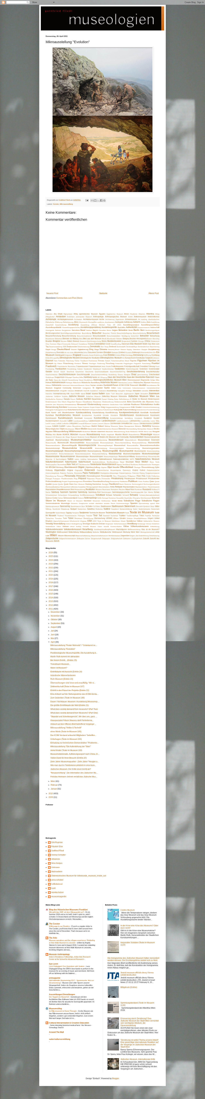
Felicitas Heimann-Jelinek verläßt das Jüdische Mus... (73, 777)
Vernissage (141, 524)
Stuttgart (73, 509)
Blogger (115, 1078)
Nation (70, 459)
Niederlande (95, 464)
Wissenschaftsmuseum (99, 536)
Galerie (80, 369)
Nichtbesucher (84, 464)
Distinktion (136, 349)
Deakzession (72, 347)
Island (83, 393)
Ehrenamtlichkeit (146, 352)
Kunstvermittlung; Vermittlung (121, 418)
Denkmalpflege (131, 347)
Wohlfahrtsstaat (114, 536)
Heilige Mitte (154, 380)
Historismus (155, 382)
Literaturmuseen (145, 423)
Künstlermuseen (127, 415)
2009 (51, 797)
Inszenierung (112, 391)
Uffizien (116, 518)
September (56, 623)
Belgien (115, 330)
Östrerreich (127, 470)
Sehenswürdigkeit (70, 498)
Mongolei (155, 431)
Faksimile (61, 361)
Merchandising (131, 429)
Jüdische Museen (77, 396)
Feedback (84, 361)
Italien (102, 393)
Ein (154, 352)
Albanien (142, 314)
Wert (137, 532)
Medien (84, 429)
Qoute (157, 481)
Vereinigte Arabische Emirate (94, 524)
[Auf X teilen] (98, 200)
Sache (48, 492)
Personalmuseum (93, 476)
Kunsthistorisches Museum (68, 415)
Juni (53, 634)
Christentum (155, 341)
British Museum (73, 341)
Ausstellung (73, 325)
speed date (155, 503)
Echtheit (122, 352)
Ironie (77, 393)
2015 (51, 594)
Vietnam (65, 526)
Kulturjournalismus (96, 410)
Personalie (81, 476)
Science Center (52, 498)
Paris (85, 473)
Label (70, 421)
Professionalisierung (53, 481)
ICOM (121, 385)
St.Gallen (89, 506)
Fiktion (59, 363)
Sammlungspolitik (137, 492)
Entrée (111, 355)
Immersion (77, 388)
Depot (48, 349)
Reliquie (118, 487)
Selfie (99, 498)
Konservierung (52, 407)
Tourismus (114, 515)
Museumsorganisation (150, 448)
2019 (51, 579)
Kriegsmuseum (124, 407)
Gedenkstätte (154, 369)
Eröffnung (147, 355)
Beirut (109, 330)
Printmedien (106, 478)
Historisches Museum (142, 382)
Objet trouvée (113, 467)
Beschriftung (86, 333)
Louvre (55, 426)
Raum (121, 484)
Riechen (122, 489)
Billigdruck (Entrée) (128, 987)
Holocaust (66, 385)
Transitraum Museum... (60, 664)
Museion (118, 434)
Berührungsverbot (53, 333)
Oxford (142, 470)
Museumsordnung (133, 448)
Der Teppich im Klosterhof (59, 997)
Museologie (146, 434)
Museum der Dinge (63, 437)
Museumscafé (63, 443)
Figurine (133, 361)
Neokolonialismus (98, 462)
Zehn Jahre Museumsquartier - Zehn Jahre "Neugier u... (74, 761)
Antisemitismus (153, 317)
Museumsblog (55, 1008)
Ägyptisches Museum (115, 314)
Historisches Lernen (125, 382)
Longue (48, 426)
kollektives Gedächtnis (110, 404)
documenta (78, 352)
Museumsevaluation (53, 445)
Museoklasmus (134, 434)
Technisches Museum (115, 513)
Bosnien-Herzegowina (138, 339)
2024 (51, 560)
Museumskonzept (53, 448)
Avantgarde (50, 330)
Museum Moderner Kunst (80, 437)
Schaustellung (73, 495)
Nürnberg (59, 467)
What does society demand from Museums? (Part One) (74, 713)
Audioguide (119, 322)
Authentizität (131, 327)
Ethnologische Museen (70, 358)
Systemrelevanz (144, 509)
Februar (54, 785)
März (53, 781)
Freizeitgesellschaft (131, 366)
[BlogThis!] (95, 200)
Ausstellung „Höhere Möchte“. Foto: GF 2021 (101, 325)
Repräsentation (129, 487)
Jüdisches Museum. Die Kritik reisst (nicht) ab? (70, 769)
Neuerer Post (52, 293)
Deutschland (63, 349)
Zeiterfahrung (144, 536)
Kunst (48, 412)
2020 (51, 575)
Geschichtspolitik (83, 374)
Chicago (141, 341)
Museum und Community (119, 437)
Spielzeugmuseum (52, 506)
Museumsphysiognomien (75, 451)
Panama (70, 473)
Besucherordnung (69, 336)
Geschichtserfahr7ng (117, 372)
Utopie (123, 521)
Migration (49, 431)
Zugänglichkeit (136, 538)
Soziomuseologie (122, 503)
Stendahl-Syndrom (143, 506)
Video (59, 526)
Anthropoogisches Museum (116, 317)
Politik (148, 476)
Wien (53, 535)
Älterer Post (153, 293)
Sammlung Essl (94, 492)
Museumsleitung (101, 448)
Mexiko (156, 429)
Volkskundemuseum (72, 529)
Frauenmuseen (82, 366)
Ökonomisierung (147, 467)
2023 (51, 564)
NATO (132, 459)
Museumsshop (115, 454)
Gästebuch (97, 369)
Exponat (49, 361)
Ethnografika (54, 358)
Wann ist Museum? (58, 668)
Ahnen (126, 314)
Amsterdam (61, 316)
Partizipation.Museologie (109, 473)
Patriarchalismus (125, 473)
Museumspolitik (110, 450)
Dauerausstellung (55, 347)
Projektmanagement (75, 481)
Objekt (81, 467)
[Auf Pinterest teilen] (104, 200)
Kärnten (87, 399)
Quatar (54, 484)
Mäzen (77, 429)
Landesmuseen (95, 421)
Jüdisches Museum (93, 396)
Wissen (61, 536)
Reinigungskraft (92, 487)
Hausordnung (73, 380)
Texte (127, 513)
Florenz (85, 363)
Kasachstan (96, 399)
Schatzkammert (51, 495)
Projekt (64, 481)
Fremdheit (144, 366)
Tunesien (58, 518)
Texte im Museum (142, 512)
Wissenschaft (69, 536)
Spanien (134, 503)
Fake (55, 361)
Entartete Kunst (88, 355)
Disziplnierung (51, 352)
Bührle (104, 341)
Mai (52, 638)
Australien (121, 327)
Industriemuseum (52, 391)
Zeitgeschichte (52, 538)
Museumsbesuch (116, 440)
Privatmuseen (129, 478)
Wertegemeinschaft (147, 532)
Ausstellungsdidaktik (54, 327)
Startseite (103, 293)
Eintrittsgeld (59, 355)
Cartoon (134, 341)
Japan (137, 393)
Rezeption (114, 489)
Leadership (145, 421)
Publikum (133, 481)
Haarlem (76, 377)
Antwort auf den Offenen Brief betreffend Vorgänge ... (73, 724)
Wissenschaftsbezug (82, 536)
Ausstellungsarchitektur (150, 325)
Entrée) (118, 355)
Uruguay (83, 521)
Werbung (126, 532)
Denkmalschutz (143, 347)
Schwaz (109, 495)
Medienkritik (92, 429)
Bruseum (83, 341)
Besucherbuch (153, 333)
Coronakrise (99, 344)
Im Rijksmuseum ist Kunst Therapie (63, 1011)
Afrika (76, 314)
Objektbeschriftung (92, 467)
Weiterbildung (73, 532)
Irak (68, 393)
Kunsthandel (154, 412)
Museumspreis (140, 451)
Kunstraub (78, 418)
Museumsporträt (126, 451)
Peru (115, 476)
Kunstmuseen (51, 418)
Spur (83, 506)
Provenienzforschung (101, 481)
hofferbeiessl (56, 884)
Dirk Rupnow (57, 842)
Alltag (157, 314)
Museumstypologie (111, 456)
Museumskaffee (133, 445)
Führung (151, 366)
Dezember (55, 612)
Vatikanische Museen (151, 521)
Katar (116, 399)
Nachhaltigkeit (61, 459)
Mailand (101, 426)
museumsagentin (58, 896)
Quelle (60, 484)
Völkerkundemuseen (140, 526)
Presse (98, 478)
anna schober (57, 880)
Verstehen (155, 524)
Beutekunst (50, 339)
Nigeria (119, 464)
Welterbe (96, 532)
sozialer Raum (109, 503)
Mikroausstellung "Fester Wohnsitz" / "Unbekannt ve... (73, 645)
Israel (88, 393)
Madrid (94, 426)
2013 (51, 601)
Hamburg (88, 377)
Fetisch (107, 361)
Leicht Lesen (50, 423)
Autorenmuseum (143, 327)
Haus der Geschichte (117, 377)
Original (70, 470)
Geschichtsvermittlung (99, 374)
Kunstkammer (87, 415)
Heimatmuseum (59, 382)
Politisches (155, 476)
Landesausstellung (81, 421)
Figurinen (142, 360)
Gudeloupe (50, 377)
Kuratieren (148, 418)
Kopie (80, 407)
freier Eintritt (106, 366)
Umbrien (130, 518)
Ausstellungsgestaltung (90, 327)
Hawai (81, 380)
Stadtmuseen (106, 506)
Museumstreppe (82, 456)
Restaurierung (80, 489)
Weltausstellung (86, 532)
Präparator (91, 478)
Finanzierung (68, 363)
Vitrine (126, 526)
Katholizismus (124, 399)
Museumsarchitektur (81, 439)
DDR (64, 347)
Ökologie (137, 467)
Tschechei (155, 515)
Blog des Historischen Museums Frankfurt (68, 910)
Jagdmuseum (129, 393)
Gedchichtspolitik (132, 369)
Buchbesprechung (94, 341)
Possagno (56, 478)
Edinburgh (136, 352)
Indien (113, 388)
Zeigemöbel (124, 536)
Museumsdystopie (106, 443)
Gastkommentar (108, 369)
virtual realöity (75, 526)
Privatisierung (117, 478)
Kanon (72, 399)
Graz (133, 374)
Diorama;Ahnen (114, 349)
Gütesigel (68, 377)
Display (129, 349)
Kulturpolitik (118, 410)
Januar (54, 789)
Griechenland (154, 374)
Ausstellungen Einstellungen (62, 994)
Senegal (105, 498)
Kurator (156, 418)
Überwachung (99, 518)
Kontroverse (72, 407)
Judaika (65, 396)
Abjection (49, 314)
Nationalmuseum (105, 459)
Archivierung (110, 319)
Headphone (88, 380)
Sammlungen (106, 492)
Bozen (149, 339)
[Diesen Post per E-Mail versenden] (92, 200)
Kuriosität (63, 421)
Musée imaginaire (107, 434)
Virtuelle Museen (89, 526)
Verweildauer (50, 526)
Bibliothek (58, 339)
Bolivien (119, 339)
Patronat (135, 473)
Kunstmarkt (154, 415)
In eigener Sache (101, 388)
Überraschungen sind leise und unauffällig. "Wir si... (72, 683)
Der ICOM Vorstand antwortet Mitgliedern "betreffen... (73, 735)
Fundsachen (60, 369)
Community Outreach (70, 344)
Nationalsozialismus (121, 459)
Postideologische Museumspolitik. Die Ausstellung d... (73, 653)
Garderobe (88, 369)
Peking (142, 473)
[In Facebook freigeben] (101, 200)
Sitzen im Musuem (74, 501)
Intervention (154, 391)
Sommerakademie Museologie (58, 503)
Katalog (110, 399)
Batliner (89, 330)
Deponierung (154, 347)
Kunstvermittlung (101, 418)
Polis (143, 476)
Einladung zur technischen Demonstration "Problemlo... (74, 743)
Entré (105, 355)
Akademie (133, 314)
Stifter (157, 506)
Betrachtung (154, 336)
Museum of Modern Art (99, 437)
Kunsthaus (50, 415)
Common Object (56, 344)
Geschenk (70, 372)
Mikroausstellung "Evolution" (62, 649)
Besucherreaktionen (84, 336)
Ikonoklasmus (152, 385)
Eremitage (129, 355)
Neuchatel (130, 462)
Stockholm (56, 509)
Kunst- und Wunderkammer (62, 412)
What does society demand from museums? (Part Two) (74, 709)
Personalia (70, 475)
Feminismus (93, 361)
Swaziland (115, 509)
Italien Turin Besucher (114, 393)
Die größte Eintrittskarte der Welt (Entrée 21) (69, 705)
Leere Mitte (155, 421)
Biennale (65, 339)
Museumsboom (130, 440)
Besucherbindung (139, 333)
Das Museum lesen (138, 344)
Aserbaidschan (153, 319)
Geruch (56, 372)
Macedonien (76, 426)
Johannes (55, 859)
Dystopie (115, 352)
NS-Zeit (52, 467)
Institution (102, 391)
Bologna (126, 339)
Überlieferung (88, 518)
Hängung (103, 377)
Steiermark (129, 506)
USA (89, 521)
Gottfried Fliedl (57, 851)
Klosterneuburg (94, 404)
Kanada (67, 399)
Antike (130, 317)
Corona (91, 344)
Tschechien (50, 518)
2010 (51, 793)
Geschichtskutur (51, 374)
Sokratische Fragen (150, 501)
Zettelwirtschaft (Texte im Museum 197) (67, 686)
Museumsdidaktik (92, 443)
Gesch (62, 372)
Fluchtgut (92, 363)
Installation (94, 391)
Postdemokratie (67, 478)
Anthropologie (98, 317)
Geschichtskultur (152, 372)
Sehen (60, 498)
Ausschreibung (60, 325)
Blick (80, 339)
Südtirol (106, 509)
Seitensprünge (90, 498)
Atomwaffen (92, 322)
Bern (142, 330)
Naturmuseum (84, 462)
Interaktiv (145, 391)
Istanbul (95, 393)
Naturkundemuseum (54, 462)
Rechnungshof (137, 484)
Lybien (68, 426)
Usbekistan (116, 521)
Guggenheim (60, 377)
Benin (130, 330)
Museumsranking (153, 451)
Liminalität (125, 423)
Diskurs (123, 349)
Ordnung (49, 470)
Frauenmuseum (95, 366)
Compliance (83, 344)
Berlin (136, 330)
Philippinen (131, 476)
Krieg (103, 407)
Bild (71, 339)
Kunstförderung (112, 412)
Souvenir (74, 503)
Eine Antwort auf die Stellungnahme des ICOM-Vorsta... (74, 694)
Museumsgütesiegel (105, 445)
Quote (66, 484)
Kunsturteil (88, 418)
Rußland (155, 489)
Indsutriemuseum (138, 388)
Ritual (127, 489)
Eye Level (53, 964)
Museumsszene (52, 456)
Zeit (137, 536)
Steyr (152, 506)
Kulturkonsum (108, 410)
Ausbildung (155, 322)
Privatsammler (153, 478)
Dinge (96, 349)
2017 (51, 586)
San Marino (148, 492)
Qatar (152, 481)
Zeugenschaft (96, 538)
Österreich (89, 470)
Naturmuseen (71, 462)
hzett (53, 888)
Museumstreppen (96, 456)
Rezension (106, 489)
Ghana (120, 374)
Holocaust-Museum (77, 385)
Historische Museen (109, 382)
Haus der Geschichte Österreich (141, 377)
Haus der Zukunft (60, 380)
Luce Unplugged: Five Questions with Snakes (67, 966)
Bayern (95, 330)
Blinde (104, 339)
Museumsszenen (67, 456)
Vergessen (109, 524)
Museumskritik (86, 448)
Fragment (137, 363)
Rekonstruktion (104, 487)
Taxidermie (84, 513)
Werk (133, 532)
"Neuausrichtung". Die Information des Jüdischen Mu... (74, 773)
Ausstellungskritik (109, 327)
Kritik (133, 407)
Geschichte (79, 372)
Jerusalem (144, 393)
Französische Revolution (66, 366)
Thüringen (81, 515)
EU (123, 358)
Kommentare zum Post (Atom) (69, 298)
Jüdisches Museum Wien (141, 396)
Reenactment (65, 487)
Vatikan (140, 521)
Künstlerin (114, 415)
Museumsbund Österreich (148, 440)
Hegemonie (145, 380)
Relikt (112, 487)
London (156, 423)
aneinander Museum (84, 317)
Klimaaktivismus (70, 404)
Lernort (100, 423)
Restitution (90, 489)
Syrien (135, 509)
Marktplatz (155, 426)
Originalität (79, 470)
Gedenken (143, 369)
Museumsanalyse (62, 440)
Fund (157, 366)
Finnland (77, 363)
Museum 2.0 (50, 437)
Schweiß (126, 495)
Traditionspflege (132, 515)
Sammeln (64, 492)
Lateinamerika (134, 421)
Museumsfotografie (69, 445)
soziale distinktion (96, 503)
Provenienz (87, 481)
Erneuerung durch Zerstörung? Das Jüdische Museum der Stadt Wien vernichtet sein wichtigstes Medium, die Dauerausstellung (139, 1022)
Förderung (101, 363)
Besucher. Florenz (109, 333)
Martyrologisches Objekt (55, 429)
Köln (121, 404)
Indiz (119, 388)
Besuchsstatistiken (114, 336)
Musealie (82, 434)
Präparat (82, 478)
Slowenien (96, 501)
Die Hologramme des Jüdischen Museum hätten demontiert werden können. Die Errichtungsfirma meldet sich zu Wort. (133, 959)
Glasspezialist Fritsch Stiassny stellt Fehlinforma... (72, 720)
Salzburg (55, 492)
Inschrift (86, 391)
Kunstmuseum (65, 418)
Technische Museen (97, 513)
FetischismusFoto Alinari (120, 361)
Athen (76, 322)
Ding (91, 349)
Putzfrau (146, 481)
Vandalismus (131, 521)
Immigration (87, 388)
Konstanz (63, 407)
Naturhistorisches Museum (147, 459)
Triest (141, 515)
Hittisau (48, 385)
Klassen (79, 402)
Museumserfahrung (139, 443)
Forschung (110, 363)
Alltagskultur (50, 317)
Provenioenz (114, 481)
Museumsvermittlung (127, 456)
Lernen (94, 423)
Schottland (100, 495)
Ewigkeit (148, 358)
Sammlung (82, 492)
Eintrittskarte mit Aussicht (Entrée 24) (66, 672)
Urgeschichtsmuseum (61, 521)
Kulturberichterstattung (151, 407)
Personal (60, 476)
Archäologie (51, 319)
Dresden (107, 352)
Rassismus (96, 484)
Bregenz (56, 341)
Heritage (69, 382)
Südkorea (99, 509)
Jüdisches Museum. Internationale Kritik (137, 1059)
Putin (140, 481)
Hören (87, 385)
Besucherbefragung (124, 333)
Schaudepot (62, 495)
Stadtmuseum (118, 506)
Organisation (60, 470)
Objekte (104, 467)
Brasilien (49, 341)
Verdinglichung (76, 524)
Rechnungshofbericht (151, 484)
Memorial (122, 429)
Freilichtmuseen (117, 366)
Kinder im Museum (139, 399)
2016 (51, 590)
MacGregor (86, 426)
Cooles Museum (127, 910)
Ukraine (123, 518)
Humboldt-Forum (110, 385)
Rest (72, 489)
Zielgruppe (106, 538)
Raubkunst (114, 484)
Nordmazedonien (145, 464)
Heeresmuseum (133, 380)
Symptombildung (126, 509)
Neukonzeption (51, 464)
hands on (96, 377)
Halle (81, 377)
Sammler (73, 492)
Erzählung (155, 355)
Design (53, 349)
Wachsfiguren (121, 529)
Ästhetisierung (68, 322)
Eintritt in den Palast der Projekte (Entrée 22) (69, 690)
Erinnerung (138, 355)
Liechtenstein (115, 423)
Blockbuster (111, 339)
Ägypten (102, 314)
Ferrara (101, 361)
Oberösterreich (70, 467)
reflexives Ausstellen (78, 487)
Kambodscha (50, 399)
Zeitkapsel (80, 538)
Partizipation (94, 473)
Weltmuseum (117, 532)
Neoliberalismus (112, 462)
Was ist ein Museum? (150, 529)
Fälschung (70, 361)
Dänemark (126, 344)
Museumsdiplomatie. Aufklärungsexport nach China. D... (74, 754)
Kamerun (59, 399)
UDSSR (109, 518)
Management (129, 426)
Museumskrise (69, 448)
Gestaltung (112, 374)
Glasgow (127, 374)
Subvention (82, 509)
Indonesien (127, 388)
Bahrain (58, 330)
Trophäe (148, 515)
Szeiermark (155, 509)
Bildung (75, 339)
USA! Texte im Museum (102, 521)
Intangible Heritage (125, 391)
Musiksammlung (141, 456)
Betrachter (144, 336)
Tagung (69, 513)
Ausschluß (49, 325)
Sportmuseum (76, 506)
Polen (139, 476)
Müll (54, 434)
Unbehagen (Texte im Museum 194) (66, 739)
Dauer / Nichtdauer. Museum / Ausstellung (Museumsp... (74, 702)
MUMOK (65, 434)
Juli (52, 631)
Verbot (68, 524)
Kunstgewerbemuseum (129, 412)
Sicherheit (155, 498)
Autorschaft (154, 327)
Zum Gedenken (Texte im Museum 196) (67, 698)
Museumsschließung (99, 454)
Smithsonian (106, 501)
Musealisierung (93, 434)
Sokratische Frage (132, 501)
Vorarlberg (87, 529)
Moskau (49, 434)
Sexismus (112, 498)
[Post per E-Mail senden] (87, 200)
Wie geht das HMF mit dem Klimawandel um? (66, 912)
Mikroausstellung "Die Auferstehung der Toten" (70, 746)
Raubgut (105, 484)
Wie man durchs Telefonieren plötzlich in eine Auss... (73, 765)
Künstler (106, 415)
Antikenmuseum (140, 317)
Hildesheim (77, 382)
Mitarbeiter (109, 431)
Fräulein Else (57, 846)
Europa (128, 358)
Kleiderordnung (108, 402)
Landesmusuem (122, 421)
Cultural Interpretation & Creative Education (69, 1023)
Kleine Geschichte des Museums (140, 402)
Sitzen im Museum (56, 500)
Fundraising (50, 369)
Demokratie (95, 346)
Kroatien (138, 407)
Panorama (78, 473)
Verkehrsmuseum (120, 524)
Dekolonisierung (83, 347)
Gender (56, 204)
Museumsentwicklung (123, 443)
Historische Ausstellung (90, 382)
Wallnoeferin (56, 871)
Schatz (156, 492)
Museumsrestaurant (66, 454)
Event (133, 358)
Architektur (78, 319)
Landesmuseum (109, 421)
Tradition (122, 515)
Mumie (59, 434)
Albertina (150, 314)
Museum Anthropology (59, 954)
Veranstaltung (59, 524)
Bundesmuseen (114, 341)
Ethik (47, 358)
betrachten (135, 336)
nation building (80, 459)
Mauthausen (69, 429)
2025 (51, 556)
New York (71, 464)
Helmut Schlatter (58, 855)
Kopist (92, 407)
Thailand (60, 515)
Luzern (62, 426)
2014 (51, 597)
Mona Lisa (148, 431)
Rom (132, 489)
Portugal (49, 478)
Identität (142, 385)
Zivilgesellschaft (116, 538)
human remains (96, 385)
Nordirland (126, 464)
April (53, 642)
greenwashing (142, 374)
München (74, 434)
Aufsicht (136, 322)
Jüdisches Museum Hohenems (114, 396)
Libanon (107, 423)
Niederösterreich (109, 464)
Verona (148, 524)
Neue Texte (154, 462)
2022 (51, 567)
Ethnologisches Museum (111, 358)
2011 (51, 609)
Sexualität (120, 498)
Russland (147, 489)
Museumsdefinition (77, 443)
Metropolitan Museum (145, 429)
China (147, 341)
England (77, 355)
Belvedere (123, 330)
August (54, 627)
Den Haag (104, 347)
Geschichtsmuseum (67, 374)
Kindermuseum (51, 402)
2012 (51, 605)
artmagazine (54, 978)
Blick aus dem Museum (92, 339)
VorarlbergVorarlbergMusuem (104, 529)
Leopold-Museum (84, 423)
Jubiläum (57, 396)
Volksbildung (154, 526)
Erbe (123, 355)
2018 (51, 582)
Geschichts (89, 372)
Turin (65, 518)
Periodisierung (51, 476)
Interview (49, 393)
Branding (156, 339)
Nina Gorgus (56, 863)
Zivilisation (127, 538)
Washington (51, 532)
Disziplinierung (153, 349)
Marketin (138, 426)
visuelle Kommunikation (113, 526)
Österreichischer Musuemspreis (109, 470)
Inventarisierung (59, 393)
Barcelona (76, 330)
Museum (156, 434)
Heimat (48, 382)
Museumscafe (51, 443)
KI (130, 399)
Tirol (95, 515)
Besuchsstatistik (99, 336)
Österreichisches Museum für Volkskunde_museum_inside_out (78, 876)
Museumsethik (153, 443)
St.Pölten (96, 506)
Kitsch (64, 402)
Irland (72, 393)
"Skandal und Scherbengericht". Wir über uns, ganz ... (73, 716)
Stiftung (48, 509)
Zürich (56, 541)
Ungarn (150, 518)
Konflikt (156, 404)
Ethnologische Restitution (90, 358)
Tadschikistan (60, 513)
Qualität (49, 484)
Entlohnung (98, 355)
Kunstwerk (138, 418)
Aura (148, 322)
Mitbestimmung (119, 431)
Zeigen (132, 536)
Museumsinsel (119, 445)
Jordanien (49, 396)
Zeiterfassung (154, 536)
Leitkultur (65, 423)
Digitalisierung (83, 349)
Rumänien (138, 489)
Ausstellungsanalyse (131, 325)
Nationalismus (92, 459)
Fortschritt (119, 363)
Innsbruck (79, 391)
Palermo (63, 473)
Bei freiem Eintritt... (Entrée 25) (63, 660)
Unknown (55, 867)
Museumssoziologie (150, 454)
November (55, 616)
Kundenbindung (153, 410)
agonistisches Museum (88, 314)
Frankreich (51, 366)
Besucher (97, 333)
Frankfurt (155, 363)
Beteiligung (126, 336)
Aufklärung (128, 322)
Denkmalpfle (121, 347)
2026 (51, 552)
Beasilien (102, 330)
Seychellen (128, 498)
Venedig (49, 524)
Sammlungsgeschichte (121, 492)
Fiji (55, 363)
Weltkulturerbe (105, 532)
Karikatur (79, 399)
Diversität (60, 352)
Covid (108, 344)
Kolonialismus (147, 404)
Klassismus (97, 402)
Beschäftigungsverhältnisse (71, 333)
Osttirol (135, 470)
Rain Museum (79, 484)
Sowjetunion (83, 503)
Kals (157, 396)
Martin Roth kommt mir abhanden (64, 656)
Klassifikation (87, 402)
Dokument (92, 352)
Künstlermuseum (142, 415)
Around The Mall (56, 1032)
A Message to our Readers (59, 926)
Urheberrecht (74, 521)
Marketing (146, 426)
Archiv (101, 319)
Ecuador (128, 352)
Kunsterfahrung (98, 412)
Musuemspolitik (153, 456)
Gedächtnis (120, 369)
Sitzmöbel (87, 501)
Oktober (54, 619)
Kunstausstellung (83, 412)
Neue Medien (141, 462)
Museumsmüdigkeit (117, 448)
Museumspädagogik (54, 451)
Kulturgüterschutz (60, 410)
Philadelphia (122, 476)
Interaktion (137, 391)
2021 (51, 571)
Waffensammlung (134, 529)
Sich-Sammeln (146, 498)
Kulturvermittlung (129, 410)
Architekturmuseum (90, 319)
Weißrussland (62, 532)
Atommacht (83, 322)
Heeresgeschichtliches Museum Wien (110, 380)
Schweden (117, 495)
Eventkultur (140, 358)
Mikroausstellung (66, 204)
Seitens (81, 498)
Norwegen (155, 464)
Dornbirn (99, 352)
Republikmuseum (63, 489)
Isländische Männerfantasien (63, 675)
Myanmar (49, 459)
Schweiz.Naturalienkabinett (149, 495)
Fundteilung (71, 369)
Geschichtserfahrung (136, 371)
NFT (77, 464)
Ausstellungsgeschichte (71, 327)
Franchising (146, 363)
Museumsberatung (100, 440)
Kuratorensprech (52, 421)
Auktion (143, 322)
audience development (106, 322)
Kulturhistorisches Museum (78, 410)
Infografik (63, 391)
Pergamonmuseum (152, 473)
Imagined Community (62, 388)
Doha (85, 352)
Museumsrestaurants (82, 454)
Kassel (104, 399)
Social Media (117, 501)
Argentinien (120, 319)
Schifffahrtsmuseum (87, 495)
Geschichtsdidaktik (101, 372)
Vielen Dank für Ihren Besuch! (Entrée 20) (68, 758)
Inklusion (71, 391)
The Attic (53, 938)
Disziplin (144, 349)
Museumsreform (51, 454)
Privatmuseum (141, 478)
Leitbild (58, 423)
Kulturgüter (50, 410)
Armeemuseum (131, 319)
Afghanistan (67, 314)
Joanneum (154, 393)
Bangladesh (66, 330)
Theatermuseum (71, 515)
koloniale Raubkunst (132, 404)
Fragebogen (128, 363)
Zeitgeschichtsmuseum (67, 538)
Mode (128, 431)
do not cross (69, 352)
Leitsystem (73, 423)
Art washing (142, 319)
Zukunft (146, 538)
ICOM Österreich (131, 385)
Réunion (99, 489)
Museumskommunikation (149, 445)
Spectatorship (144, 503)
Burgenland (126, 341)
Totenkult (106, 515)
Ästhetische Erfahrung (54, 322)
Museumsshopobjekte (131, 454)
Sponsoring (65, 506)
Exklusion (155, 358)
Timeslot (89, 515)
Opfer (157, 467)
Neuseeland (61, 464)
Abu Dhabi (58, 314)
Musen (125, 434)
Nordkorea (134, 464)
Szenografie (50, 513)
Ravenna (127, 484)
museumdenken (136, 437)
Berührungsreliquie (152, 330)
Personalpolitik (106, 476)
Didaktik (74, 349)
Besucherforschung (53, 336)
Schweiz (134, 495)
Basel (82, 330)
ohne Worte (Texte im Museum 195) (65, 731)
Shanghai (136, 498)
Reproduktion (51, 489)
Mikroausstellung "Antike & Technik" (66, 728)
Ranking (88, 484)
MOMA (140, 431)
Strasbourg (65, 509)
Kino (59, 402)
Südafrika (90, 509)
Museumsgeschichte (87, 445)
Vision (100, 526)
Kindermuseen (153, 399)
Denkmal (112, 347)
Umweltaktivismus (140, 518)
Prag (75, 478)
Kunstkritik (97, 415)
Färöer (77, 361)
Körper (97, 407)
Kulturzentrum (142, 410)
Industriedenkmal (153, 388)
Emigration (68, 355)
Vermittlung (132, 524)
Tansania (75, 513)
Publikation (124, 481)
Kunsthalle (144, 412)
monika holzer (57, 892)
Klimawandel (81, 404)
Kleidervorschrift (120, 402)
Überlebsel (78, 518)
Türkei (70, 518)
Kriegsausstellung (112, 407)
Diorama (103, 349)
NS (47, 467)
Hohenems (57, 385)
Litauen (136, 423)
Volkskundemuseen (54, 529)
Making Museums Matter (114, 426)
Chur (47, 344)
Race (71, 484)
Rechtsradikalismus (53, 487)
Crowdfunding (116, 344)
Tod (100, 515)
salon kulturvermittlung (59, 1039)
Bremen (64, 341)
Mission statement (98, 431)
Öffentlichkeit (126, 467)
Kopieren (86, 407)
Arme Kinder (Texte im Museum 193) (66, 750)
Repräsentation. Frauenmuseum (147, 487)
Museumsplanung (94, 451)
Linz (130, 423)
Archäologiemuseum (65, 319)
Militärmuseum (75, 431)
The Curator (54, 924)
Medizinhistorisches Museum (107, 429)
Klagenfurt (71, 402)
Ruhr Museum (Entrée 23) (61, 679)
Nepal (122, 462)
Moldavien (134, 431)
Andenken (71, 317)
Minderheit (86, 431)
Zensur (87, 538)
